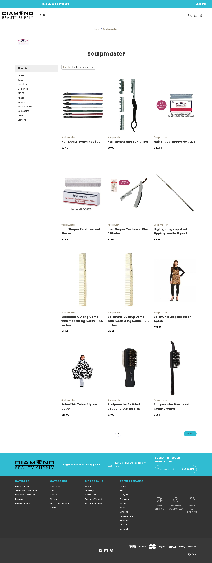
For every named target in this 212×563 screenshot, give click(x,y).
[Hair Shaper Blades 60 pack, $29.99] (175, 105)
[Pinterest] (111, 550)
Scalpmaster (25, 106)
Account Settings (93, 503)
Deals (53, 507)
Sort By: (67, 67)
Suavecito (23, 111)
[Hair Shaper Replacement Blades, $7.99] (83, 193)
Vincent (22, 102)
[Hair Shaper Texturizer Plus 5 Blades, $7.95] (129, 193)
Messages (90, 490)
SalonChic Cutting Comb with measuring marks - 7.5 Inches (82, 321)
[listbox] (83, 67)
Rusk (20, 80)
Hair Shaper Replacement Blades (80, 231)
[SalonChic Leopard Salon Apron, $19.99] (175, 280)
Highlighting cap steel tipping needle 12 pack (171, 231)
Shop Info (200, 3)
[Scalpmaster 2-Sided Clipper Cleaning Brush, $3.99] (129, 368)
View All (22, 119)
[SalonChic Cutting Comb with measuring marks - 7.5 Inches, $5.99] (83, 280)
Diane (21, 75)
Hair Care (55, 494)
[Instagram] (106, 550)
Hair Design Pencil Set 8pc (80, 141)
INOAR (21, 93)
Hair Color (55, 486)
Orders (88, 486)
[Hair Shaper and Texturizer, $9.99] (129, 105)
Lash (52, 490)
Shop (43, 15)
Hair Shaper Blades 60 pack (174, 141)
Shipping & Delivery (25, 494)
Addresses (90, 494)
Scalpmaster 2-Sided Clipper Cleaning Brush (125, 406)
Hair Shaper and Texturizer (128, 141)
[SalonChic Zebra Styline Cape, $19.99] (83, 368)
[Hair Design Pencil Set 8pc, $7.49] (83, 105)
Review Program (23, 503)
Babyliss (22, 84)
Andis (21, 97)
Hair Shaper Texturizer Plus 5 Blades (128, 231)
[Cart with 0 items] (200, 15)
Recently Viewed (93, 499)
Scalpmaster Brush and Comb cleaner (171, 406)
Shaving (54, 499)
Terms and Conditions (26, 490)
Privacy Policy (22, 486)
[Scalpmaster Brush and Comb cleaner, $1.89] (175, 368)
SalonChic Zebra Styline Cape (79, 406)
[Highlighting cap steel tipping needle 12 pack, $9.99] (175, 193)
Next (189, 433)
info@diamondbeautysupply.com (81, 464)
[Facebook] (100, 550)
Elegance (23, 88)
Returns (19, 499)
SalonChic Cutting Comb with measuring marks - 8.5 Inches (128, 321)
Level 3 (21, 115)
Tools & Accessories (60, 503)
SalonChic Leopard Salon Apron (172, 319)
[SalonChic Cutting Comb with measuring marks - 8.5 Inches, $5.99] (129, 280)
